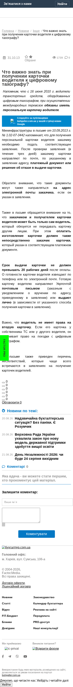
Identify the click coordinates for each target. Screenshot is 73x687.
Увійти (6, 684)
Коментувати (36, 534)
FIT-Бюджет (10, 615)
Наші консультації (45, 628)
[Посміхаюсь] (3, 386)
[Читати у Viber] (20, 656)
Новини (7, 597)
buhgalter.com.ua (11, 675)
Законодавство (44, 597)
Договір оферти (13, 583)
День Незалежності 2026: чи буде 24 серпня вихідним (39, 457)
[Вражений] (3, 389)
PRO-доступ (41, 622)
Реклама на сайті (44, 609)
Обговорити (12, 402)
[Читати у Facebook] (5, 656)
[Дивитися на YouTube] (27, 656)
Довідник (8, 628)
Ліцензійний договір (16, 586)
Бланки (7, 622)
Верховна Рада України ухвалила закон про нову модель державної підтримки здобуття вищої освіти (40, 441)
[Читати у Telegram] (12, 656)
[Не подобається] (3, 400)
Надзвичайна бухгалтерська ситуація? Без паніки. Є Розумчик (39, 422)
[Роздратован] (3, 396)
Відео (6, 609)
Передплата (41, 615)
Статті (6, 603)
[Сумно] (3, 393)
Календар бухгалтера (48, 603)
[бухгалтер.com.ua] (36, 12)
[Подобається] (3, 382)
